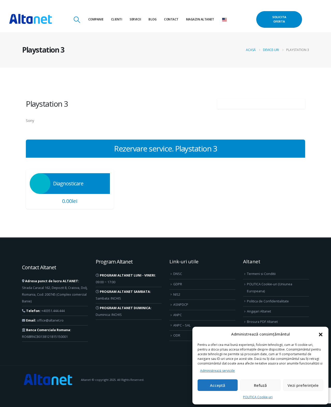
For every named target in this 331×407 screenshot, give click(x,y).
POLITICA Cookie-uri (258, 397)
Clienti (116, 19)
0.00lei (69, 201)
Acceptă (217, 385)
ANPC (177, 315)
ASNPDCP (180, 304)
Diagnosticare (68, 183)
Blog (152, 19)
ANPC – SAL (182, 325)
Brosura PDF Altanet (262, 321)
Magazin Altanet (200, 19)
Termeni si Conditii (261, 274)
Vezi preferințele (303, 385)
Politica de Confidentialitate (268, 301)
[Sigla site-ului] (30, 19)
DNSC (177, 274)
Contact (171, 19)
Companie (95, 19)
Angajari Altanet (259, 311)
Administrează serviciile (217, 370)
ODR (176, 335)
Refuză (260, 385)
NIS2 (176, 294)
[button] (320, 334)
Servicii (135, 19)
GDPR (177, 284)
